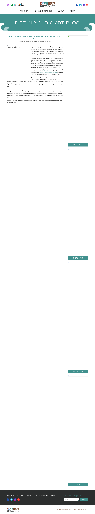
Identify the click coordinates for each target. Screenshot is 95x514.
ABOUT (37, 496)
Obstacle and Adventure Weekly (48, 73)
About (61, 11)
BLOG (53, 496)
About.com (34, 69)
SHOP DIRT (45, 496)
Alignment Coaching (43, 11)
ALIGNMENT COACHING (24, 496)
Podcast (24, 11)
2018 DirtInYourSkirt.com (64, 509)
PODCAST (10, 496)
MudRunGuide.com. (47, 71)
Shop (72, 11)
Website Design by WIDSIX (80, 509)
